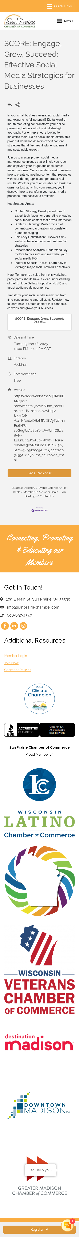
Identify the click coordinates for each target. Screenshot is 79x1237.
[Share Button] (17, 104)
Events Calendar (49, 487)
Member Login (15, 656)
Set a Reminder (39, 473)
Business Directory (23, 487)
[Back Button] (10, 105)
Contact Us (47, 496)
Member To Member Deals (40, 492)
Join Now (11, 663)
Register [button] (37, 1229)
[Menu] (59, 6)
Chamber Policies (17, 670)
